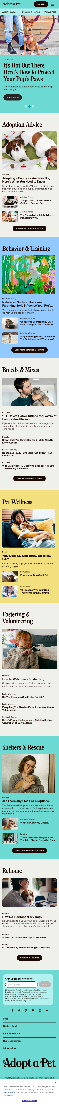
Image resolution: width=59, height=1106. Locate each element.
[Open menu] (52, 4)
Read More (13, 90)
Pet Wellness (50, 12)
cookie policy (9, 1092)
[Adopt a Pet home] (12, 4)
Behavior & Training (31, 12)
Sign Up (41, 4)
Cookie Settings (29, 1101)
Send (44, 984)
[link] (42, 998)
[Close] (55, 1082)
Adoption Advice (10, 12)
